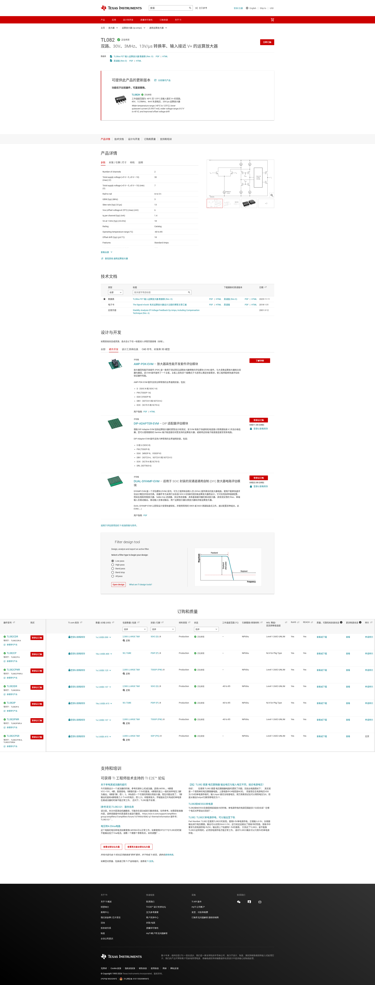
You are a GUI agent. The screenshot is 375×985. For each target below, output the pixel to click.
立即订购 (267, 42)
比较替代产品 (164, 80)
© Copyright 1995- (111, 973)
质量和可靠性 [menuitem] (146, 20)
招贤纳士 (105, 907)
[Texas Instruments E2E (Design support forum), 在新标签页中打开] (249, 903)
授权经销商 (213, 917)
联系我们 (150, 901)
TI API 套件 (197, 901)
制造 (103, 933)
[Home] (121, 8)
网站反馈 (174, 968)
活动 (103, 923)
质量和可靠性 (152, 928)
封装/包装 (150, 923)
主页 (103, 28)
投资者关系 (106, 928)
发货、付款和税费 (200, 912)
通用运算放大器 (156, 28)
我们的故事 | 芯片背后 (111, 917)
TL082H (136, 94)
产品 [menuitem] (103, 20)
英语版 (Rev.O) (120, 61)
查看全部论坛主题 (111, 847)
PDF (158, 56)
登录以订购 (259, 420)
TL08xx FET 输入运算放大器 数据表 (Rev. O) (133, 56)
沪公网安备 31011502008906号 (136, 979)
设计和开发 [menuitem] (128, 20)
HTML (165, 56)
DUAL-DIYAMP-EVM (146, 481)
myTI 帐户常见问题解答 (157, 933)
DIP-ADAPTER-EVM (146, 423)
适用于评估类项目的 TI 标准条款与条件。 (119, 525)
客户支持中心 (152, 917)
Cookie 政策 (116, 968)
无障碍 (104, 968)
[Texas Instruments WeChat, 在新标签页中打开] (239, 903)
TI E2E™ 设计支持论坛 (156, 907)
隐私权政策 (130, 968)
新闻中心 (105, 912)
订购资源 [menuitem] (164, 20)
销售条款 (143, 968)
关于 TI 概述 (106, 901)
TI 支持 (150, 861)
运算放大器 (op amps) (132, 28)
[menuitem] (272, 19)
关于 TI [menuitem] (178, 20)
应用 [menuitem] (114, 20)
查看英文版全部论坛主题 (138, 847)
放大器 (111, 28)
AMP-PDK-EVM (143, 364)
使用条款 (169, 855)
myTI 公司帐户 (198, 907)
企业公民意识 (107, 938)
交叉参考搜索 (152, 912)
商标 (165, 968)
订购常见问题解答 (200, 917)
